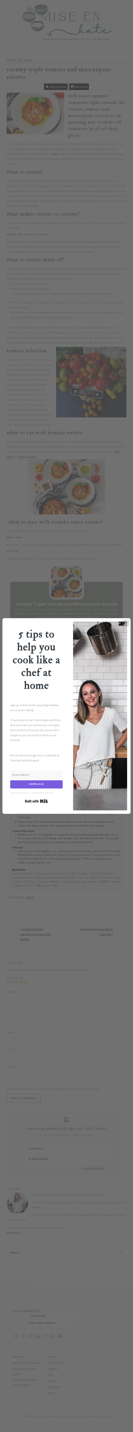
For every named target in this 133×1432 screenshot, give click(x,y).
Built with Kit (36, 801)
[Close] (125, 623)
